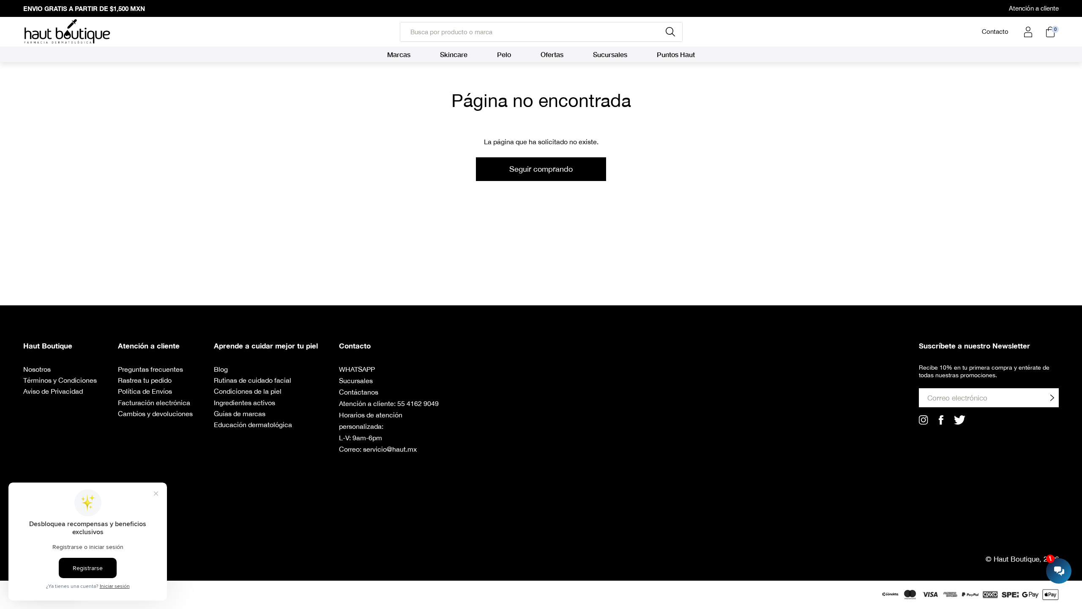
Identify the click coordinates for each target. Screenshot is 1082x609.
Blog (221, 369)
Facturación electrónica (154, 402)
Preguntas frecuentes (150, 369)
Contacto (995, 31)
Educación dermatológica (253, 424)
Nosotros (37, 369)
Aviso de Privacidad (53, 391)
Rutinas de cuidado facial (252, 380)
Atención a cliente (1034, 8)
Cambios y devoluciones (155, 413)
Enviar (1052, 398)
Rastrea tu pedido (145, 380)
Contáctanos (358, 392)
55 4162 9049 (418, 403)
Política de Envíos (145, 391)
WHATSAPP (357, 369)
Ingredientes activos (244, 402)
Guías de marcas (239, 413)
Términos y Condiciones (60, 380)
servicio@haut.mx (390, 449)
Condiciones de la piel (247, 391)
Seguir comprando (541, 169)
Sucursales (356, 380)
